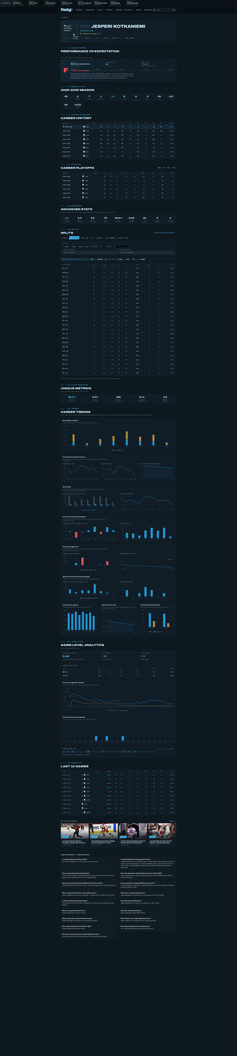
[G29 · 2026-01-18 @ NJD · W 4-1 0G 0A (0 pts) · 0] (126, 752)
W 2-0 (109, 800)
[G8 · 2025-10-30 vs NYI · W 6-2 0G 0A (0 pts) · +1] (79, 752)
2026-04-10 (67, 787)
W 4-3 (109, 804)
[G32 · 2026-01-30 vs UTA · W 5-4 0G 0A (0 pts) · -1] (133, 752)
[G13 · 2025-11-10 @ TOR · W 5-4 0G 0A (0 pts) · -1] (90, 752)
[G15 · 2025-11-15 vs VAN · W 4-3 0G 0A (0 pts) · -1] (95, 752)
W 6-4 (109, 796)
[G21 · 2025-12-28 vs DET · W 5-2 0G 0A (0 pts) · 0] (108, 752)
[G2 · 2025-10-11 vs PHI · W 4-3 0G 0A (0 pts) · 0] (66, 752)
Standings (90, 10)
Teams (139, 10)
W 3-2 (109, 808)
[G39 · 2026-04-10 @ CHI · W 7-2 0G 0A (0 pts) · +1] (148, 752)
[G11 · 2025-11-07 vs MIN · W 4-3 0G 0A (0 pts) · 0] (86, 752)
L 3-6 (109, 791)
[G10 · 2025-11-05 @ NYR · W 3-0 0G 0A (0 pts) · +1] (84, 752)
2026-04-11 (67, 783)
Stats (100, 10)
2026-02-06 (67, 800)
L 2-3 (109, 779)
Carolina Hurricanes (86, 30)
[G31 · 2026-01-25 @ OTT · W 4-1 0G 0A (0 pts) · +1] (130, 752)
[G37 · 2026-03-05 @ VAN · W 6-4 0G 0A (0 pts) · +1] (144, 752)
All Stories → (172, 821)
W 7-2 (109, 787)
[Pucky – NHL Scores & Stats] (67, 10)
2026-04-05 (67, 791)
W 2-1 (109, 775)
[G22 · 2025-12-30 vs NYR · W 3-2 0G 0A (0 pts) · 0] (110, 752)
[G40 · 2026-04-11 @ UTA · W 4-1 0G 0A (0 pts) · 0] (150, 752)
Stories (110, 10)
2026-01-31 (67, 812)
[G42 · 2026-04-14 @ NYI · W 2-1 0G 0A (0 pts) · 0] (155, 752)
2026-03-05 (67, 796)
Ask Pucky (149, 10)
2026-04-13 (67, 779)
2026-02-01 (67, 808)
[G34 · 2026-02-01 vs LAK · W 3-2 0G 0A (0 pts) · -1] (137, 752)
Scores (80, 10)
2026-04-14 (67, 775)
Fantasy (119, 10)
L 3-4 (109, 812)
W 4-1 (109, 783)
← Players (64, 17)
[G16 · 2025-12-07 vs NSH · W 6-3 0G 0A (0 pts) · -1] (97, 752)
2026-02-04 (67, 804)
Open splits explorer (165, 232)
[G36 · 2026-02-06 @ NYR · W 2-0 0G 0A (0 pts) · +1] (141, 752)
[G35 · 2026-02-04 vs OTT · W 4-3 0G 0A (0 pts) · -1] (139, 752)
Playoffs (129, 10)
